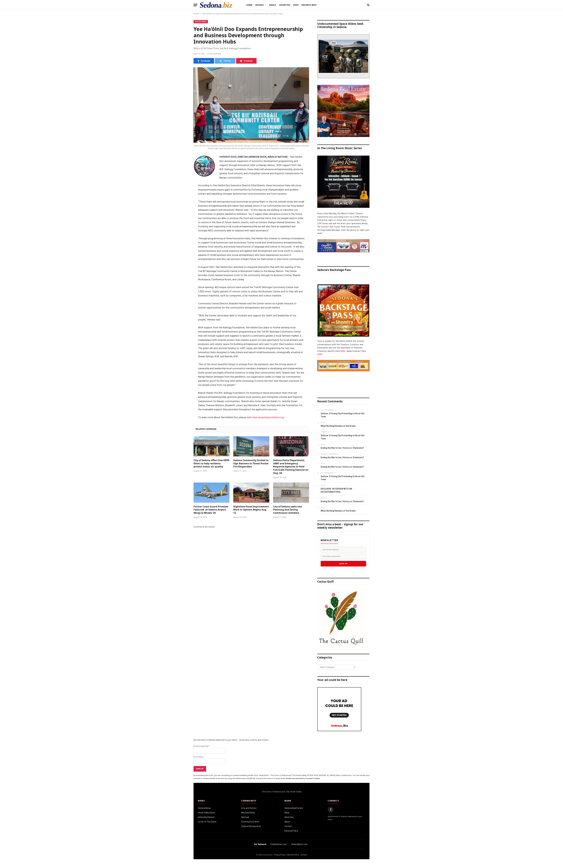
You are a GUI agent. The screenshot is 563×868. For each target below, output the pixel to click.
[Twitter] (183, 172)
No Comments (215, 54)
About (272, 5)
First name (199, 757)
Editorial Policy (291, 831)
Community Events (250, 822)
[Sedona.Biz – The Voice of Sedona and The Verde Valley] (216, 5)
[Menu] (195, 5)
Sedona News (201, 22)
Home (249, 5)
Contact (288, 826)
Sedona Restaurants (251, 826)
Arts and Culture (249, 808)
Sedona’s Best (309, 5)
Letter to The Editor (207, 822)
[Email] (183, 195)
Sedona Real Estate (293, 808)
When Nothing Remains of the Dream (338, 426)
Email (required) (202, 746)
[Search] (367, 5)
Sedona (259, 5)
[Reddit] (183, 202)
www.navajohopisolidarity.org (268, 417)
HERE (342, 351)
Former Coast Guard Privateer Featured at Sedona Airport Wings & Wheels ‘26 (211, 510)
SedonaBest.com (299, 844)
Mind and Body (248, 812)
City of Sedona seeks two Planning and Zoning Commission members (287, 510)
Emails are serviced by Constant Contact (303, 778)
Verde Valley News (206, 812)
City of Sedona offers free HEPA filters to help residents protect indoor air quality (211, 463)
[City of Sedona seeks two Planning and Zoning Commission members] (291, 492)
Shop (296, 5)
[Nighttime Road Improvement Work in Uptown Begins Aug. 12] (251, 492)
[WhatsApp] (183, 209)
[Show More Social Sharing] (260, 61)
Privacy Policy (279, 855)
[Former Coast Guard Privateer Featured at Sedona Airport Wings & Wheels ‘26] (211, 492)
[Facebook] (183, 165)
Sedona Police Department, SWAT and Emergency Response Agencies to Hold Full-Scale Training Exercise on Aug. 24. (290, 467)
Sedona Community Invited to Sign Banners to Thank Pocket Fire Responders (250, 463)
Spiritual (245, 817)
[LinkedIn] (183, 180)
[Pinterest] (183, 187)
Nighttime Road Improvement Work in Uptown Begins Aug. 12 (251, 510)
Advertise (284, 5)
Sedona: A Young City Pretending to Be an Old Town (342, 415)
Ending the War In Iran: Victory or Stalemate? (342, 448)
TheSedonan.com (278, 844)
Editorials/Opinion (206, 817)
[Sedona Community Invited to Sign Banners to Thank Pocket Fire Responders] (251, 446)
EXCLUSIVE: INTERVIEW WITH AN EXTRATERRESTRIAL (336, 490)
